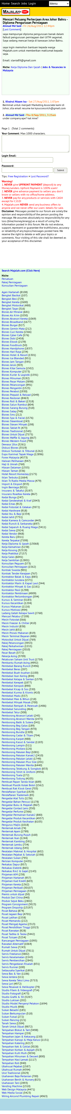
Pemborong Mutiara (13, 748)
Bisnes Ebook (10, 341)
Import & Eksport (12, 484)
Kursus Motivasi (11, 609)
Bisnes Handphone (13, 348)
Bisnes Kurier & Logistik (16, 374)
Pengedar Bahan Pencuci (16, 801)
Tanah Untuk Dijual (13, 1026)
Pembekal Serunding (14, 709)
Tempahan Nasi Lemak (15, 1059)
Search (15, 3)
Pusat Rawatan (10, 930)
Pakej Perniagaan (12, 282)
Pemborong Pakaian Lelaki (17, 758)
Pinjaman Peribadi (12, 887)
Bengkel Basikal (11, 295)
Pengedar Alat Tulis (13, 798)
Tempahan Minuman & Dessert (20, 1056)
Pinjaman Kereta (11, 884)
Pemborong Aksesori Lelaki (17, 715)
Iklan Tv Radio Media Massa (18, 480)
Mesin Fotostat (10, 619)
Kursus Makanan (11, 606)
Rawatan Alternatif (12, 944)
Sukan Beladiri (10, 1010)
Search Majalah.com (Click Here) (21, 270)
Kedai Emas (8, 503)
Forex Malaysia (10, 457)
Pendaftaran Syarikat (14, 791)
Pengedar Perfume (12, 811)
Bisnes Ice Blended (13, 358)
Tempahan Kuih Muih (14, 1053)
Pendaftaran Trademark (15, 795)
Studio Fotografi (11, 993)
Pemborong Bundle (13, 732)
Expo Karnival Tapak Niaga (17, 454)
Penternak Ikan (10, 838)
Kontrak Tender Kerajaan (16, 573)
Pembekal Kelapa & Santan (18, 679)
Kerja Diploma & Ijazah (15, 543)
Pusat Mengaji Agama (14, 924)
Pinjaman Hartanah (13, 877)
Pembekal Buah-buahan (16, 672)
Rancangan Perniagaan (15, 940)
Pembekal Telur (11, 712)
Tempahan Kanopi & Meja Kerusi (21, 1039)
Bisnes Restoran (11, 398)
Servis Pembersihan (13, 960)
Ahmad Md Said (12, 26)
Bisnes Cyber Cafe (12, 335)
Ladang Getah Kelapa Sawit (18, 613)
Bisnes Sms (8, 414)
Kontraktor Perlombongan (17, 596)
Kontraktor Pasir (11, 590)
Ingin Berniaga (10, 487)
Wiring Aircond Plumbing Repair (20, 1096)
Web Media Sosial (12, 1092)
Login (32, 3)
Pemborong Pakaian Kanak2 (18, 755)
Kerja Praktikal (10, 553)
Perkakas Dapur (11, 864)
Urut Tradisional (11, 1073)
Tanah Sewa (9, 1023)
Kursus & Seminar (12, 599)
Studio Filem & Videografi (17, 990)
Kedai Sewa (8, 530)
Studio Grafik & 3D (13, 997)
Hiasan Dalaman (11, 467)
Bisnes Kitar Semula (13, 368)
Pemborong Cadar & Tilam (17, 735)
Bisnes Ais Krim (10, 315)
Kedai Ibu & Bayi (11, 513)
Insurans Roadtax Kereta (16, 494)
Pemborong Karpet (13, 738)
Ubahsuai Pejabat (12, 1066)
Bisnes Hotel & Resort (15, 355)
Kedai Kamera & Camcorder (18, 520)
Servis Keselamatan (13, 957)
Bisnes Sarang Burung (15, 408)
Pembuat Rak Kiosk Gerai (16, 788)
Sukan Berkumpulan (14, 1013)
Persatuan (7, 278)
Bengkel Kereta (10, 302)
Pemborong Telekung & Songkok (21, 768)
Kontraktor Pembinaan (15, 593)
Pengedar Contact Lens (15, 808)
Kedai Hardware (11, 510)
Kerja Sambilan (10, 560)
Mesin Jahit (8, 629)
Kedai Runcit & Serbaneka (17, 523)
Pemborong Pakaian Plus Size (19, 762)
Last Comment (12, 29)
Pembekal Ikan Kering (14, 676)
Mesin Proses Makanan (15, 633)
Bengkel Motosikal (13, 305)
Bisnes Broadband (12, 322)
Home (6, 3)
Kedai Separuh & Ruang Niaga (20, 527)
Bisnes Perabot (10, 391)
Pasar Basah (9, 652)
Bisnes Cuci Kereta (12, 332)
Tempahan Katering (13, 1043)
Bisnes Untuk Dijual (13, 434)
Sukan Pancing (10, 1020)
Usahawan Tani (10, 1083)
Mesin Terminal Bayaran (16, 636)
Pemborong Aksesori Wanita (18, 718)
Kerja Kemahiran (11, 547)
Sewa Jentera (9, 977)
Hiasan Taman (10, 470)
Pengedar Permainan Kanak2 (19, 814)
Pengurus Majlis (11, 824)
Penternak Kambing (13, 841)
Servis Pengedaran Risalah (17, 963)
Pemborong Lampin (13, 745)
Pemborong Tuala (12, 775)
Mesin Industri (10, 626)
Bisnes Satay (9, 411)
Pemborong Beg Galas (15, 725)
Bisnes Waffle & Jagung (15, 437)
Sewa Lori (7, 983)
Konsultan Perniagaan (15, 285)
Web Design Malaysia (14, 1089)
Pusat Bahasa (9, 910)
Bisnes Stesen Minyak (14, 424)
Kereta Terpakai (11, 540)
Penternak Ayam (11, 831)
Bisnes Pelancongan (13, 384)
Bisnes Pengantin (12, 388)
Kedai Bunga (9, 497)
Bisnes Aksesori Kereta (15, 318)
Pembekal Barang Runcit (16, 666)
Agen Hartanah (10, 292)
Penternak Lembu (12, 844)
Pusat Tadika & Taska (14, 934)
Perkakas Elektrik (12, 868)
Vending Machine (12, 1086)
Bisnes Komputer (12, 371)
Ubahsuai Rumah (12, 1069)
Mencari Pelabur (11, 616)
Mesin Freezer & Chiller (15, 623)
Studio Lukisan (10, 1000)
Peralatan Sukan (11, 858)
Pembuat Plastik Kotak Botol (18, 785)
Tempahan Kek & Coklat (16, 1046)
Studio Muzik (9, 1006)
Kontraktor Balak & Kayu (16, 576)
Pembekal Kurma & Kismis (17, 692)
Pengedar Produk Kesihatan (18, 821)
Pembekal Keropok (13, 685)
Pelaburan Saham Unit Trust (18, 659)
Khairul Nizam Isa (16, 101)
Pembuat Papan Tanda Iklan (18, 781)
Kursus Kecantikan (12, 603)
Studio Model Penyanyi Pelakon (20, 1003)
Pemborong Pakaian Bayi (16, 752)
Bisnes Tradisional (12, 431)
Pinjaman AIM (10, 874)
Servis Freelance (11, 953)
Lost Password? (40, 176)
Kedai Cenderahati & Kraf (16, 500)
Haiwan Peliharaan (13, 461)
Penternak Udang (12, 848)
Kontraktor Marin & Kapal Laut (20, 583)
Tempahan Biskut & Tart (16, 1030)
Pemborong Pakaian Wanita (18, 765)
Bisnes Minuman (11, 378)
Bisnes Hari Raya (11, 351)
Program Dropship (12, 907)
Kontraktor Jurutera (13, 580)
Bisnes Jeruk (9, 365)
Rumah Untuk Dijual (14, 950)
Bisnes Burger (10, 325)
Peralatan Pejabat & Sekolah (18, 854)
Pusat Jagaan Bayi (12, 914)
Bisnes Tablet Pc (11, 428)
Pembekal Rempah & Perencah (20, 705)
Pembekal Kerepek (12, 682)
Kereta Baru (8, 537)
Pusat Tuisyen (10, 937)
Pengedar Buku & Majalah (17, 805)
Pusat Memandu (11, 920)
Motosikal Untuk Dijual (15, 639)
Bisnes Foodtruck (12, 345)
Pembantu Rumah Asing (16, 662)
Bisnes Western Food (14, 441)
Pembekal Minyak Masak (16, 702)
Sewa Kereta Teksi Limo (15, 980)
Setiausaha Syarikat (13, 970)
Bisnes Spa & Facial (13, 418)
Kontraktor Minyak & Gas (16, 586)
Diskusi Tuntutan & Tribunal (18, 451)
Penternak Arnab (11, 828)
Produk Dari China (12, 897)
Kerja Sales (8, 557)
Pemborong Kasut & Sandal (18, 742)
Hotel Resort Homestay (15, 474)
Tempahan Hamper (13, 1033)
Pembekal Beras (11, 669)
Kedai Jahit (8, 517)
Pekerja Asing (9, 656)
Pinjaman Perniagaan (14, 891)
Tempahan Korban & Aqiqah (18, 1049)
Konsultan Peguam (13, 563)
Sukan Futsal (9, 1016)
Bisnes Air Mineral (12, 312)
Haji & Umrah (10, 464)
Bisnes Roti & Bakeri (14, 401)
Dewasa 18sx (9, 444)
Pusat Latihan (10, 917)
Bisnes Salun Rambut (14, 404)
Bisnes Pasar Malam (13, 381)
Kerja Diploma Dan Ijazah (25, 67)
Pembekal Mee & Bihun (15, 699)
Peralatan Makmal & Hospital (19, 851)
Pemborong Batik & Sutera (17, 722)
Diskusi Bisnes (10, 447)
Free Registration (18, 176)
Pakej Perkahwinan (13, 646)
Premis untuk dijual (13, 894)
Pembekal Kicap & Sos (15, 689)
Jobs (24, 3)
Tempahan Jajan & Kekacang (19, 1036)
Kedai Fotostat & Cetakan (17, 507)
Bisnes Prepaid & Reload (16, 394)
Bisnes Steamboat (12, 421)
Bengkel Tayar (10, 308)
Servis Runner (10, 967)
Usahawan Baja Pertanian (16, 1076)
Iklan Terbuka (10, 477)
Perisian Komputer (12, 861)
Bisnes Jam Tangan (13, 361)
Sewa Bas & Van (11, 973)
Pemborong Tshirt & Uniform (19, 772)
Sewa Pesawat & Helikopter (18, 987)
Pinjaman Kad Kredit (14, 881)
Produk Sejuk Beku (13, 901)
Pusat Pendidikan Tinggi (16, 927)
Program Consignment (15, 904)
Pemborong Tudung (13, 778)
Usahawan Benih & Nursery (18, 1079)
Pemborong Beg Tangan (16, 728)
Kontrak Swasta (11, 570)
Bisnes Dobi (9, 338)
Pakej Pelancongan (13, 643)
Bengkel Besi (9, 298)
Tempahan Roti (10, 1063)
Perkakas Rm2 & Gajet (15, 871)
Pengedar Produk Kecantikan (18, 818)
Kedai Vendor (9, 533)
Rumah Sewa (9, 947)
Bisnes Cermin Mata (13, 328)
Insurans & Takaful (13, 490)
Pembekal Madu (11, 695)
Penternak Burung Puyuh (16, 834)
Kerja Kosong (9, 550)
